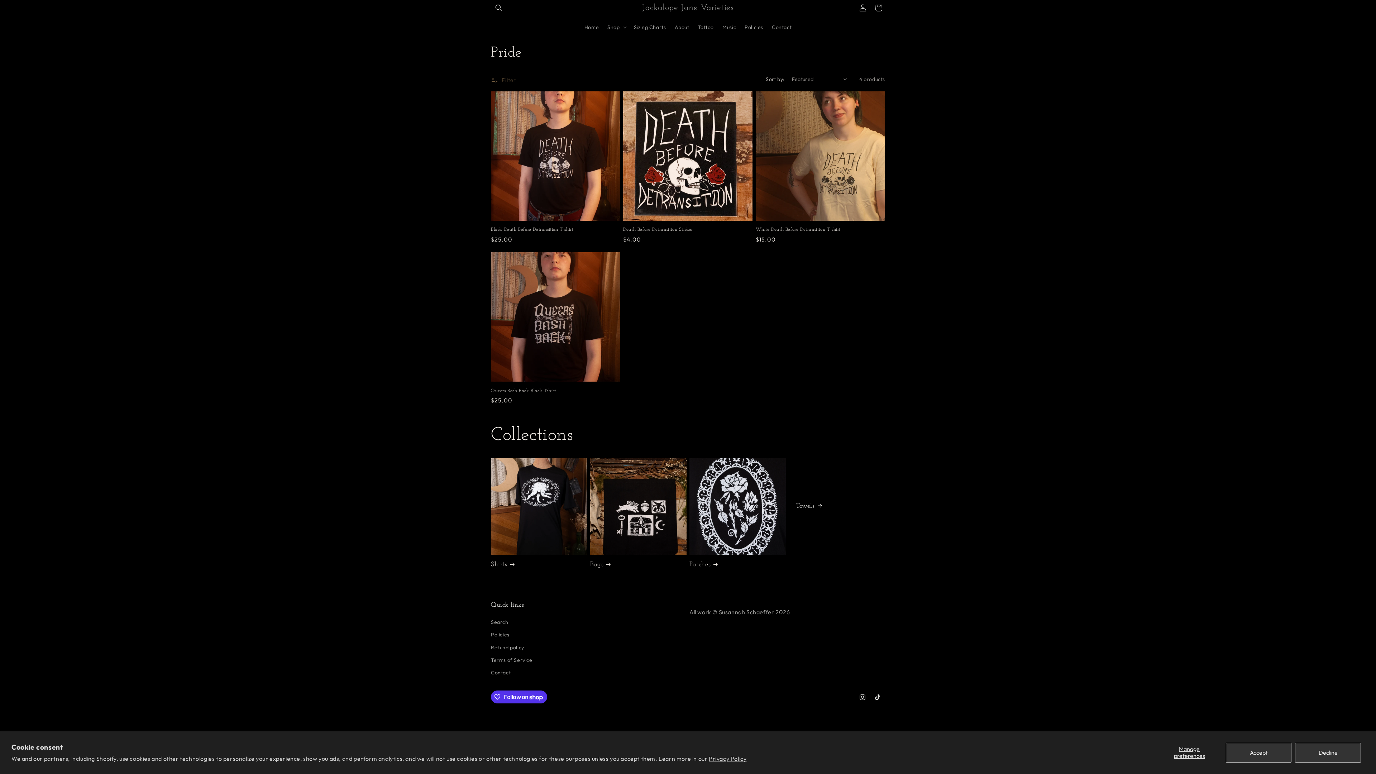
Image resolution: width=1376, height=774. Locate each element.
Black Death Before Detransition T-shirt (532, 229)
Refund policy (507, 647)
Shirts (499, 565)
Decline (1328, 752)
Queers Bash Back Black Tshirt (523, 390)
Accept (1259, 752)
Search (499, 622)
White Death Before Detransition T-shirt (798, 229)
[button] (499, 8)
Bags (596, 565)
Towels (805, 506)
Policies (500, 634)
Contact (501, 672)
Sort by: (775, 79)
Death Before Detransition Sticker (658, 229)
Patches (700, 565)
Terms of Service (511, 660)
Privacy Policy (727, 758)
